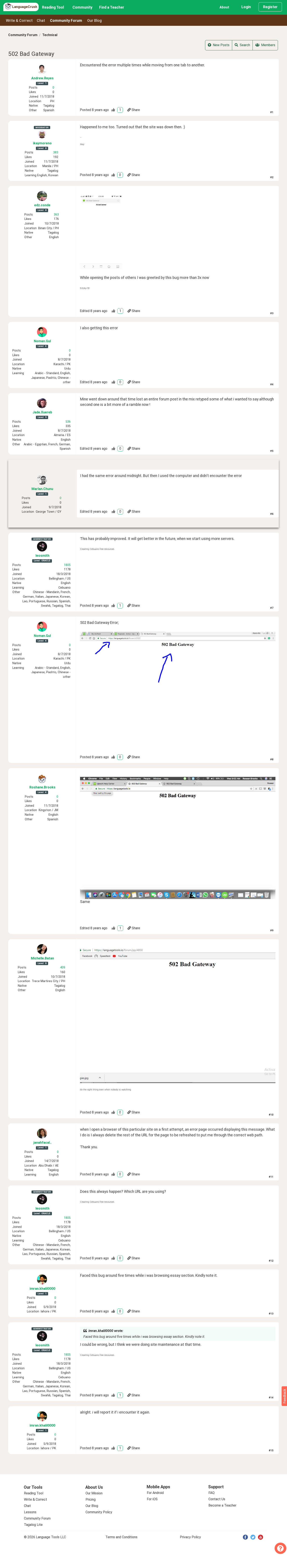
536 (68, 421)
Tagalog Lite (33, 1525)
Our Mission (94, 1493)
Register (270, 7)
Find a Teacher (111, 7)
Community (82, 7)
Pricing (91, 1499)
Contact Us (216, 1499)
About (224, 7)
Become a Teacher (222, 1505)
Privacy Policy (190, 1537)
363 (56, 214)
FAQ (211, 1493)
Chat (41, 20)
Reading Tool (53, 7)
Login (246, 7)
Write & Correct (19, 20)
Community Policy (99, 1512)
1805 (67, 565)
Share (136, 110)
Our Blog (92, 1506)
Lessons (30, 1512)
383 (55, 152)
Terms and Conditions (121, 1537)
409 (62, 967)
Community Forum (22, 35)
